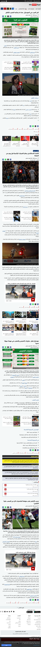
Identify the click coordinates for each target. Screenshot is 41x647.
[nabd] (13, 611)
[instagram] (2, 611)
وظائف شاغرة (38, 626)
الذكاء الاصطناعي (21, 8)
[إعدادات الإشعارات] (10, 9)
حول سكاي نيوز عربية (37, 619)
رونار (36, 541)
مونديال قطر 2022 (16, 537)
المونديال (12, 377)
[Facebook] (10, 16)
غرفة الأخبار (8, 617)
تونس (17, 375)
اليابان (25, 386)
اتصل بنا (39, 617)
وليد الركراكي (32, 52)
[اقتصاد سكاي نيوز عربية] (13, 9)
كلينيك (9, 626)
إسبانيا (21, 386)
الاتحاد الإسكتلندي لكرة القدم (29, 190)
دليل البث (29, 624)
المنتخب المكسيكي (6, 541)
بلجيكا (30, 114)
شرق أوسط (32, 8)
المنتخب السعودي (33, 595)
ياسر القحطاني (21, 576)
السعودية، (14, 375)
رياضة (26, 8)
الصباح (9, 624)
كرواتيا (14, 109)
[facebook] (0, 611)
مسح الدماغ (25, 207)
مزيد (16, 8)
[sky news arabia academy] (20, 122)
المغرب (5, 45)
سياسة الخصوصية (37, 624)
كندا (23, 105)
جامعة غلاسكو (22, 195)
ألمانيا (26, 388)
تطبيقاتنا (29, 617)
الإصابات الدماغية (22, 239)
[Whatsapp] (5, 16)
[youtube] (7, 611)
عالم (29, 8)
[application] (20, 83)
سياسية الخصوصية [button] (36, 645)
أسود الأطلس (16, 47)
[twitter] (5, 611)
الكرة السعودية (7, 584)
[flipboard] (11, 611)
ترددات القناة (28, 621)
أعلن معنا (39, 627)
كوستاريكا (30, 388)
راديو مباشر (28, 619)
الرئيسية (39, 8)
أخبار (36, 8)
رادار (9, 621)
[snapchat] (9, 611)
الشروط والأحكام (37, 622)
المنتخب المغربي (29, 109)
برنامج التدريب (38, 621)
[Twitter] (8, 16)
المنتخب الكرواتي (16, 52)
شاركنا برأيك (38, 629)
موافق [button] (6, 645)
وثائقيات (9, 627)
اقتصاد (19, 624)
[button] (5, 9)
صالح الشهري (29, 589)
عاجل (8, 8)
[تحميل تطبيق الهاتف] (33, 612)
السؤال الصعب (8, 619)
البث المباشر (28, 622)
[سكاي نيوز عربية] (34, 5)
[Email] (3, 16)
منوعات (19, 626)
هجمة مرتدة (8, 622)
